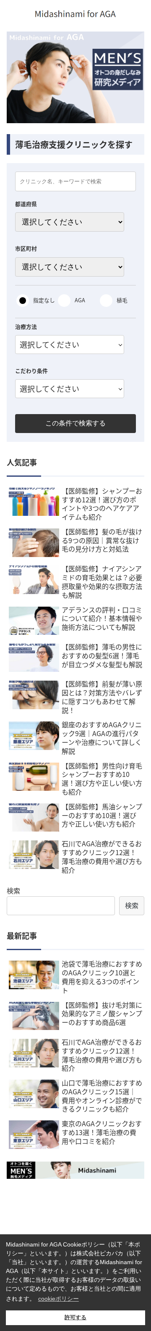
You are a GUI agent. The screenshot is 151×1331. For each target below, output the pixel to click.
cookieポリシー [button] (58, 1298)
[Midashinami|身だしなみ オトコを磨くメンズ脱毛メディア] (75, 1170)
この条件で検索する (75, 423)
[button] (135, 947)
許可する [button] (75, 1317)
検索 (13, 890)
